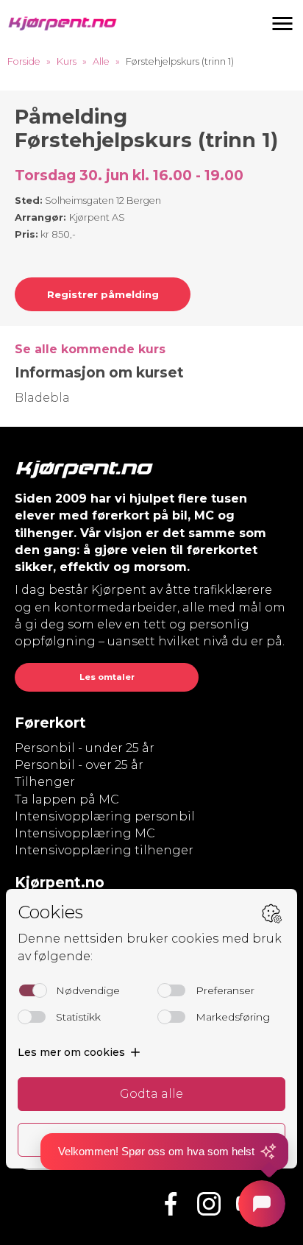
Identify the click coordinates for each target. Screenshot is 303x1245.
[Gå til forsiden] (62, 23)
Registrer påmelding (103, 294)
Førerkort (50, 722)
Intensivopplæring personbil (105, 816)
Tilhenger (45, 782)
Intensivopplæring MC (85, 833)
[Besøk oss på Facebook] (170, 1204)
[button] (282, 23)
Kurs (66, 61)
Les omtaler (107, 677)
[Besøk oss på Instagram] (209, 1204)
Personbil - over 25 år (79, 765)
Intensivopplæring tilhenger (104, 850)
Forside (23, 61)
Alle (101, 61)
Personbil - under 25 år (84, 748)
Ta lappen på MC (67, 799)
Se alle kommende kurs (90, 349)
